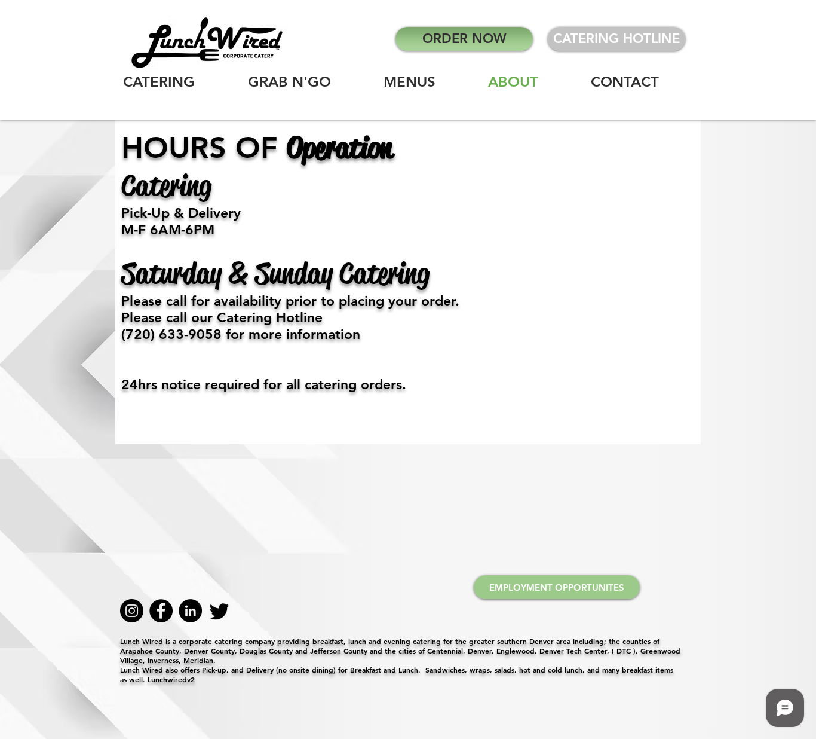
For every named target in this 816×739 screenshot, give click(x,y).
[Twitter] (219, 610)
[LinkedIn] (190, 610)
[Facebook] (161, 610)
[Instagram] (131, 610)
